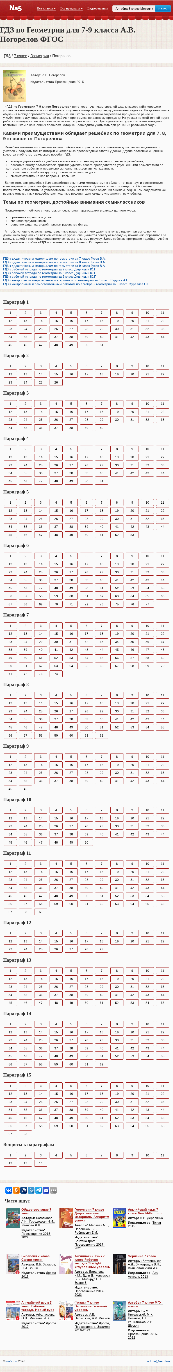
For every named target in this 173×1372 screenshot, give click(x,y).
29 (101, 329)
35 (25, 337)
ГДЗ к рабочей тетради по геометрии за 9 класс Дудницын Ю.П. (50, 276)
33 (162, 329)
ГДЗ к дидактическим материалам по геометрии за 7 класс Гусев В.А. (54, 258)
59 (56, 596)
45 (10, 345)
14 (41, 321)
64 (132, 596)
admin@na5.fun (158, 1361)
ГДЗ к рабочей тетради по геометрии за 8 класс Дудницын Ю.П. (50, 273)
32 (147, 329)
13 (25, 321)
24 (25, 329)
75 (117, 604)
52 (117, 535)
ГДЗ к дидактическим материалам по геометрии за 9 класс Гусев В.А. (54, 265)
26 (56, 329)
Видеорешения (97, 8)
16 (71, 321)
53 (132, 535)
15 (56, 321)
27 (71, 329)
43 (147, 337)
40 (101, 337)
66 (162, 596)
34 (10, 337)
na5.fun (11, 1361)
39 (86, 337)
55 (162, 588)
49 (71, 345)
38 (71, 337)
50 (86, 345)
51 (101, 345)
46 (25, 345)
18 (101, 321)
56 (10, 596)
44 (162, 337)
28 (86, 329)
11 (162, 312)
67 (10, 604)
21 (147, 321)
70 (56, 604)
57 (25, 596)
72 (86, 604)
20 (132, 321)
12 (10, 321)
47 (41, 345)
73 (101, 604)
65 (147, 596)
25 (41, 329)
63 (117, 596)
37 (56, 337)
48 (56, 345)
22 (162, 321)
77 (147, 604)
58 (41, 596)
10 (147, 312)
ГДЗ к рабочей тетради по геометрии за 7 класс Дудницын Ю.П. (50, 269)
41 (117, 337)
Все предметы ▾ (71, 8)
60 (71, 596)
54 (147, 588)
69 (41, 604)
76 (132, 604)
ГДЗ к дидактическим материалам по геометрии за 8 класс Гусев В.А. (54, 262)
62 (101, 596)
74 (56, 674)
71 (71, 604)
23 (10, 329)
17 (86, 321)
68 (25, 604)
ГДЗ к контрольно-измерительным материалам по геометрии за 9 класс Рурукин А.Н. (66, 280)
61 (86, 596)
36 (41, 337)
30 (117, 329)
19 (117, 321)
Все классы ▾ (46, 8)
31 (132, 329)
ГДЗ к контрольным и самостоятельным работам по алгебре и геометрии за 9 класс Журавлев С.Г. (76, 284)
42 (132, 337)
